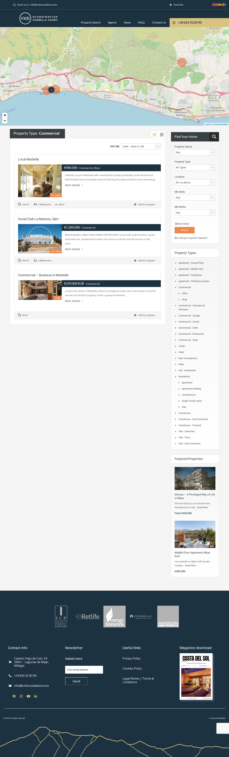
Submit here (73, 658)
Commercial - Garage (189, 315)
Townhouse (184, 413)
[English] (214, 4)
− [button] (5, 120)
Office (185, 293)
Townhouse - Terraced (190, 425)
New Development (188, 358)
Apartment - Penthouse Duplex (194, 281)
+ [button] (5, 115)
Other (181, 364)
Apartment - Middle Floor (191, 269)
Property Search (91, 22)
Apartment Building (191, 388)
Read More (202, 507)
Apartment (187, 382)
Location (179, 176)
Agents (112, 22)
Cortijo (182, 346)
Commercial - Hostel (189, 321)
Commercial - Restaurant (191, 334)
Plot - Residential (187, 370)
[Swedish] (224, 4)
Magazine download (195, 648)
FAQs (141, 22)
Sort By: (115, 146)
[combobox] (141, 146)
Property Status (183, 146)
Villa (184, 407)
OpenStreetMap (221, 124)
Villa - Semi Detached (189, 443)
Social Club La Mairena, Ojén (38, 219)
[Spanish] (219, 4)
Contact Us (159, 22)
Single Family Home (192, 401)
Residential (184, 376)
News (127, 22)
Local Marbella (28, 159)
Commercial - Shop (188, 340)
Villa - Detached (186, 431)
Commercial (185, 287)
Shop (184, 299)
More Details (73, 185)
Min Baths (180, 206)
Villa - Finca (184, 437)
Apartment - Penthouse (190, 275)
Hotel (181, 352)
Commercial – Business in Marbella (43, 275)
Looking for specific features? (192, 238)
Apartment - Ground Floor (191, 263)
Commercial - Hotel (188, 327)
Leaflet (208, 124)
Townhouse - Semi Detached (193, 419)
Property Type (182, 161)
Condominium (189, 394)
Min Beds (180, 191)
